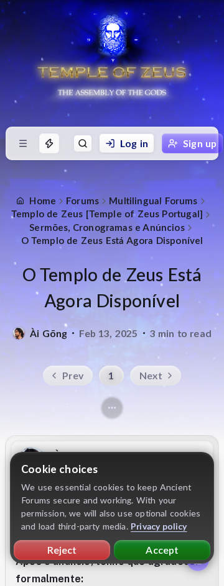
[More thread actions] (112, 408)
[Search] (82, 143)
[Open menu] (23, 143)
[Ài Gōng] (18, 333)
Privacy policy (159, 526)
